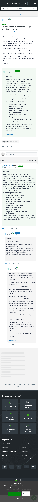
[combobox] (19, 8)
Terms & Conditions (10, 384)
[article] (19, 197)
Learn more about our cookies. (21, 490)
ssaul (5, 19)
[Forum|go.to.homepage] (12, 3)
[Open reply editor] (19, 154)
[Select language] (26, 3)
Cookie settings (21, 384)
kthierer (12, 268)
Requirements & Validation (10, 142)
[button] (2, 4)
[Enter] (3, 8)
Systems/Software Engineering (12, 14)
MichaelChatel (10, 71)
